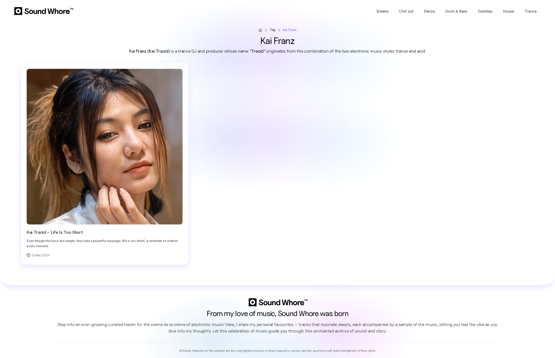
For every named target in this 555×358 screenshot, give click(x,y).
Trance (530, 11)
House (508, 11)
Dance (429, 11)
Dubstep (485, 11)
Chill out (406, 11)
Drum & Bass (456, 11)
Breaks (382, 11)
